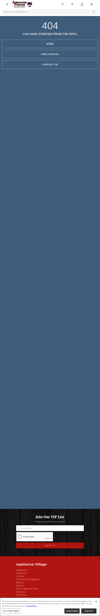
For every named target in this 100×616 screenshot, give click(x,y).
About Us (20, 592)
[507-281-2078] (82, 4)
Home (50, 43)
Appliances (22, 570)
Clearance (21, 573)
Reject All (88, 611)
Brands (19, 582)
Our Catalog (50, 54)
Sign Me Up (50, 545)
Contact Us (50, 64)
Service (19, 586)
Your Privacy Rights (11, 611)
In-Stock (20, 576)
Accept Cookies (72, 611)
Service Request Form (27, 589)
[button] (7, 4)
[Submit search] (94, 12)
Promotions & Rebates (27, 579)
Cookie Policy (31, 606)
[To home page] (22, 4)
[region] (50, 607)
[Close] (96, 601)
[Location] (72, 4)
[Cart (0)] (92, 4)
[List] (62, 4)
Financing (21, 595)
